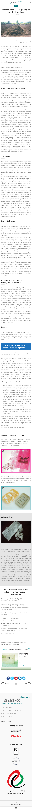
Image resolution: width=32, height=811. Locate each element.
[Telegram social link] (24, 678)
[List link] (16, 714)
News (16, 6)
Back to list (16, 683)
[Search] (30, 2)
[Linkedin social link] (20, 678)
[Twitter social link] (12, 678)
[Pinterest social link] (16, 678)
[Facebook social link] (8, 678)
